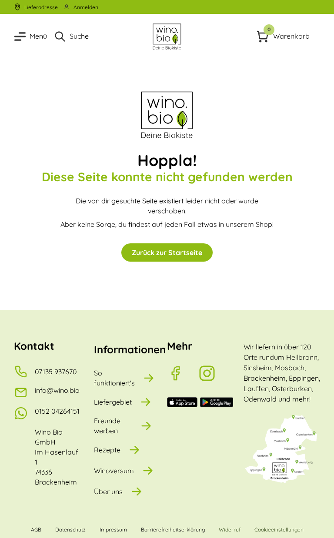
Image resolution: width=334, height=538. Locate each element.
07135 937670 (56, 371)
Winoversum (114, 470)
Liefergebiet (113, 402)
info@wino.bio (57, 390)
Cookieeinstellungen (279, 529)
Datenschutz (70, 529)
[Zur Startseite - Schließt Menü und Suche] (167, 36)
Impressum (113, 529)
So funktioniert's (114, 378)
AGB (36, 529)
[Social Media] (182, 373)
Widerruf (229, 529)
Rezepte (107, 449)
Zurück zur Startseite (167, 252)
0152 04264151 (57, 411)
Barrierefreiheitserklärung (173, 529)
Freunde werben (107, 425)
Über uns (108, 491)
